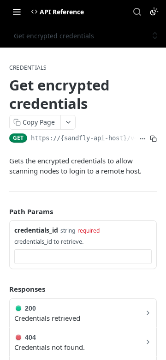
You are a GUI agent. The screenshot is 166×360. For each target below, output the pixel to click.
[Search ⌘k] (137, 11)
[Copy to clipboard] (153, 138)
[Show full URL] (142, 138)
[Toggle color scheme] (154, 11)
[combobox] (83, 256)
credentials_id (36, 230)
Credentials (28, 68)
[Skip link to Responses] (3, 289)
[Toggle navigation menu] (16, 11)
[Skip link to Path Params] (3, 211)
